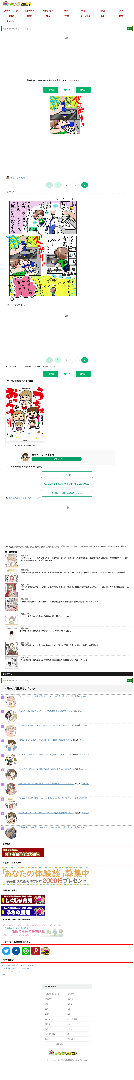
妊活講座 (70, 994)
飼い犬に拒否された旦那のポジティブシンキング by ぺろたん (45, 631)
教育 (46, 1029)
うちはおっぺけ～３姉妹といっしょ (25, 445)
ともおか (37, 498)
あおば (84, 827)
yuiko (83, 769)
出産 (46, 1009)
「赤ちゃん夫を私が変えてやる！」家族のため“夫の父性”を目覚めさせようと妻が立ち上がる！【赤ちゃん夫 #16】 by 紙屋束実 (73, 572)
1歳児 (120, 10)
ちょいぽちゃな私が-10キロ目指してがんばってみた (67, 484)
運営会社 (5, 974)
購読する (8, 674)
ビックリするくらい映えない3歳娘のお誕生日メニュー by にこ (46, 616)
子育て (84, 10)
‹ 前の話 (51, 90)
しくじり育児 (84, 16)
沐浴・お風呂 (72, 1019)
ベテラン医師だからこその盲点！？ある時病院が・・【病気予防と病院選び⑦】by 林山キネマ (59, 601)
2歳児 (11, 16)
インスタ (67, 474)
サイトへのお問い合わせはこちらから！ (18, 965)
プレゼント (11, 21)
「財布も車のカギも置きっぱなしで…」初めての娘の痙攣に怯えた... (46, 827)
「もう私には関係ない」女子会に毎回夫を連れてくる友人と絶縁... (45, 754)
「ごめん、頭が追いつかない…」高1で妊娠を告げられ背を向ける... (45, 711)
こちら (46, 547)
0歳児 (102, 10)
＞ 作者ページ (56, 459)
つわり (69, 1004)
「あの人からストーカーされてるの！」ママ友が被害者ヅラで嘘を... (46, 813)
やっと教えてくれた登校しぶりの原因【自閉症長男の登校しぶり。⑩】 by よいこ (53, 660)
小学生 (66, 16)
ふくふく (84, 711)
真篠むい (85, 813)
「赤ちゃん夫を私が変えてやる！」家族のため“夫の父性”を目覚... (45, 798)
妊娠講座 (48, 999)
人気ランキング (11, 10)
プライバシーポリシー (11, 971)
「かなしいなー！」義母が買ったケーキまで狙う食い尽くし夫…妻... (46, 696)
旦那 (103, 16)
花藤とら (85, 783)
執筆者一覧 (29, 10)
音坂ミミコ (84, 754)
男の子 (30, 498)
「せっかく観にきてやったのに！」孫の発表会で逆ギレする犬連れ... (46, 783)
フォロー (11, 366)
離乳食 (47, 1024)
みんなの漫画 (14, 498)
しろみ (84, 696)
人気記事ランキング (52, 994)
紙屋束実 (83, 798)
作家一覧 (67, 90)
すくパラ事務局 (17, 177)
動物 (121, 16)
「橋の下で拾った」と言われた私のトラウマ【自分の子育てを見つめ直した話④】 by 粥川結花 (59, 645)
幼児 (48, 16)
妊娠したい (48, 10)
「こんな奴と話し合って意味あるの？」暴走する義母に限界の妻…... (46, 769)
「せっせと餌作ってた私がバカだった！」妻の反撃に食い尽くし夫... (46, 725)
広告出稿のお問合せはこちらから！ (16, 968)
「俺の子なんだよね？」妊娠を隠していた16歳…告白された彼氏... (45, 740)
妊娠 (66, 10)
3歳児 (29, 16)
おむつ (47, 1019)
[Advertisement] (67, 55)
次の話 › (83, 90)
